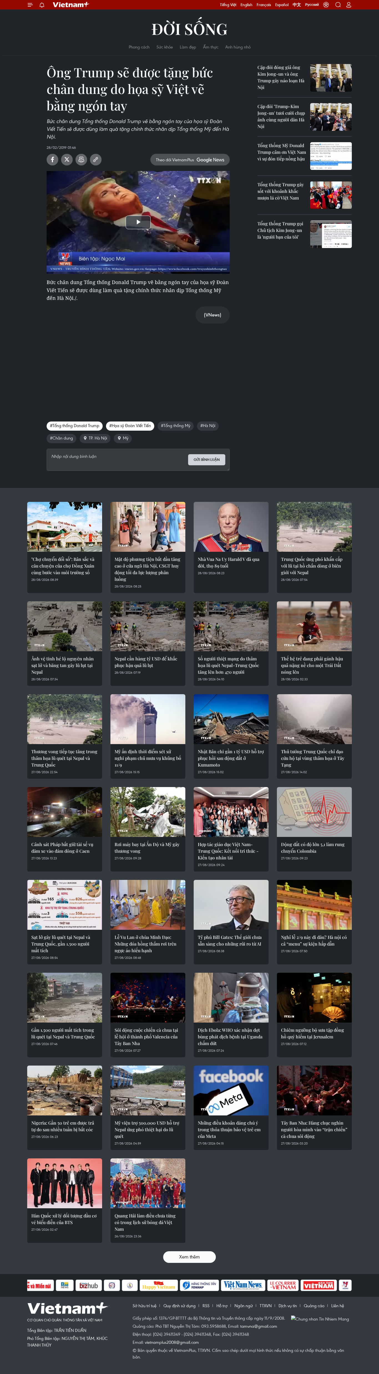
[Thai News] (130, 1285)
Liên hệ (337, 1305)
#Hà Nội (207, 425)
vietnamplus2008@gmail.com (172, 1342)
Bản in (81, 159)
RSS (206, 1305)
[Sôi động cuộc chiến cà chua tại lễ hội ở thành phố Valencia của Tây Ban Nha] (147, 998)
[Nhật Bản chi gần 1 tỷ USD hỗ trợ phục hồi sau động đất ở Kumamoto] (231, 719)
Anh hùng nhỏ (238, 47)
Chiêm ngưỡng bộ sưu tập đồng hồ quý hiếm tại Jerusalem (312, 1033)
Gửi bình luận (207, 459)
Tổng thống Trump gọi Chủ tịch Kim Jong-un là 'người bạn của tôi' (280, 230)
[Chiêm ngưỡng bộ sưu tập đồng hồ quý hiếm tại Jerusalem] (314, 998)
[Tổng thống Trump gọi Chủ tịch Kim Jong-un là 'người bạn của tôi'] (331, 234)
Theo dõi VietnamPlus (175, 159)
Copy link (96, 159)
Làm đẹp (188, 47)
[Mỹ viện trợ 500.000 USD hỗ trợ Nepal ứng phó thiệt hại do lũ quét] (147, 1090)
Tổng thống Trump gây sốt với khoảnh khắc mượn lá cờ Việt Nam (280, 191)
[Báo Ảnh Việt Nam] (318, 1285)
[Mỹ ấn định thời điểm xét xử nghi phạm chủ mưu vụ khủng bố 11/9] (147, 719)
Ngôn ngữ (243, 1305)
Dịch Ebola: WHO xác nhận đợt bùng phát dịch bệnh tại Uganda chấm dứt (230, 1036)
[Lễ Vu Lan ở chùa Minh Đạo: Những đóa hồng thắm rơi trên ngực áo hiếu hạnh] (147, 905)
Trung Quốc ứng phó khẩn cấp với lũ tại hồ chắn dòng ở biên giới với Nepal (311, 565)
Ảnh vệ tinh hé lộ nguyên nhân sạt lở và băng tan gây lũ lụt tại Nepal (62, 665)
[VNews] (345, 1285)
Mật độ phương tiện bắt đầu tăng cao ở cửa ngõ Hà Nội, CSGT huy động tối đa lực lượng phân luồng (147, 569)
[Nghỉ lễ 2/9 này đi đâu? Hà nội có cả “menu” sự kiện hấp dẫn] (314, 905)
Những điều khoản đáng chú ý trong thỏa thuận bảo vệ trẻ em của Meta (229, 1129)
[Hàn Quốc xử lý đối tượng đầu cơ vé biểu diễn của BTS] (64, 1183)
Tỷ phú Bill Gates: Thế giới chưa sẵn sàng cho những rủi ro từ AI (230, 940)
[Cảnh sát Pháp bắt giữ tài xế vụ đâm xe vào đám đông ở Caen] (64, 812)
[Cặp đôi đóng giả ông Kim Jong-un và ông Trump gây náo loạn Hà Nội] (331, 78)
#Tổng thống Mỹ (175, 425)
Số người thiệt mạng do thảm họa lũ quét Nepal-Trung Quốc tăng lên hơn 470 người (228, 665)
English (246, 4)
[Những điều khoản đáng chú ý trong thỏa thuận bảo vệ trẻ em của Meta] (231, 1090)
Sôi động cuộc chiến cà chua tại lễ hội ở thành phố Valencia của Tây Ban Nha (146, 1036)
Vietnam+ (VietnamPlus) (71, 5)
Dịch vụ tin (288, 1305)
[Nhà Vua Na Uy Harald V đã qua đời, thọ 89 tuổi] (231, 527)
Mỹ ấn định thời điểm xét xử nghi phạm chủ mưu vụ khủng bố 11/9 (148, 758)
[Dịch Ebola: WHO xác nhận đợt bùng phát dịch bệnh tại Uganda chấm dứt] (231, 998)
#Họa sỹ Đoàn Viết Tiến (130, 425)
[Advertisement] (138, 366)
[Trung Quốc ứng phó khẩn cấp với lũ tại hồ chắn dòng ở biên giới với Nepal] (314, 527)
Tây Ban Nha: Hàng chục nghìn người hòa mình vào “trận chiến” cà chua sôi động (314, 1129)
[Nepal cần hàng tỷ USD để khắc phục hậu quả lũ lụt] (147, 626)
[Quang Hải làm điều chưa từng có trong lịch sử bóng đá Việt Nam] (147, 1183)
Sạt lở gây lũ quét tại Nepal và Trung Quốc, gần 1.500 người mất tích (60, 943)
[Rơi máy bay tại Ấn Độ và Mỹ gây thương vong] (147, 812)
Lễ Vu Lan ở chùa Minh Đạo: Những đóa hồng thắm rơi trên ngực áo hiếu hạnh (145, 943)
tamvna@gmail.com (258, 1326)
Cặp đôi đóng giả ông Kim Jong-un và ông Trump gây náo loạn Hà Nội (280, 77)
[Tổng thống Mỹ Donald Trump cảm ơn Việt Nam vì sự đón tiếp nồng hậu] (331, 156)
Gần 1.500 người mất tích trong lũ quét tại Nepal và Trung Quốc (63, 1033)
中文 (297, 4)
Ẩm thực (210, 47)
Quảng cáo (314, 1305)
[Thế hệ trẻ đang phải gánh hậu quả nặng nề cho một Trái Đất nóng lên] (314, 626)
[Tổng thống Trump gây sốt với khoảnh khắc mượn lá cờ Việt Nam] (331, 195)
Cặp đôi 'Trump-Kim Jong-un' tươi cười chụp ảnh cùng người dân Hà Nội (281, 116)
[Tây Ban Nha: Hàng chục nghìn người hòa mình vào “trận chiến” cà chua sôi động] (314, 1090)
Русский (312, 5)
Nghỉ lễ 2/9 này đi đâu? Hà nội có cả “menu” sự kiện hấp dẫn (314, 940)
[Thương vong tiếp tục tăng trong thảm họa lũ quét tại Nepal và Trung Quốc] (64, 719)
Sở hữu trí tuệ (144, 1305)
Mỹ (125, 438)
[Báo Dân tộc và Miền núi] (34, 1285)
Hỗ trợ (222, 1305)
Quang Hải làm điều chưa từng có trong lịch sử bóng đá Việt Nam (145, 1222)
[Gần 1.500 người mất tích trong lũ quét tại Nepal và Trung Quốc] (64, 998)
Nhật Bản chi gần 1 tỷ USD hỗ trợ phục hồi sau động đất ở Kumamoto (231, 758)
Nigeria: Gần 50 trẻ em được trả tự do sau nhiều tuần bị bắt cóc (62, 1126)
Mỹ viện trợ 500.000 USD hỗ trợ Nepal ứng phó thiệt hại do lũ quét (147, 1129)
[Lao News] (112, 1285)
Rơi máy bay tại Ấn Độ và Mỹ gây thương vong (147, 847)
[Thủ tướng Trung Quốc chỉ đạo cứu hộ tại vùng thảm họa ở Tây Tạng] (314, 719)
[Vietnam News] (243, 1285)
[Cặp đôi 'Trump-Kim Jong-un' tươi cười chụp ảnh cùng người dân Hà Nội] (331, 117)
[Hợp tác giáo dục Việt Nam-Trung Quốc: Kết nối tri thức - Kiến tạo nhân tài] (231, 812)
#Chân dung (61, 438)
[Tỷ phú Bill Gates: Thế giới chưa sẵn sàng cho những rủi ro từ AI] (231, 905)
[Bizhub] (88, 1285)
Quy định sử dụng (179, 1305)
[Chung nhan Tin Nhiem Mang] (321, 1318)
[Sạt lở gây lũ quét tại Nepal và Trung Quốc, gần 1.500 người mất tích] (64, 905)
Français (264, 4)
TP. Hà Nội (98, 438)
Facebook (52, 159)
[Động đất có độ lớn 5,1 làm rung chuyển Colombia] (314, 812)
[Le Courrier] (283, 1285)
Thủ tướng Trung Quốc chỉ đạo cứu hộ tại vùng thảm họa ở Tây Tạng (312, 758)
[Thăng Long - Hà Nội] (326, 5)
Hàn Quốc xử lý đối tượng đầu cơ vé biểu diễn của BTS (64, 1219)
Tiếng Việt (228, 4)
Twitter (67, 159)
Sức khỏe (164, 47)
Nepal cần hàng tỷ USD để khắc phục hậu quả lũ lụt (146, 662)
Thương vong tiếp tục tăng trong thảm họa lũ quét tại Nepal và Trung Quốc (64, 758)
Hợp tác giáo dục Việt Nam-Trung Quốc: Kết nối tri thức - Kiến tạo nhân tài (228, 850)
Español (282, 4)
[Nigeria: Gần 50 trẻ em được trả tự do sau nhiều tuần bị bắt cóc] (64, 1090)
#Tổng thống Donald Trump (74, 425)
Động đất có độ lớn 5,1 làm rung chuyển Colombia (313, 847)
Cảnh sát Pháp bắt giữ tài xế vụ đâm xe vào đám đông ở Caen (62, 847)
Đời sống (189, 28)
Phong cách (139, 47)
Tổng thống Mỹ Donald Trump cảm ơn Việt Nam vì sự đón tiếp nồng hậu (281, 152)
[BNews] (65, 1285)
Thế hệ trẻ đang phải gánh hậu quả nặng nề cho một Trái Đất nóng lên (312, 665)
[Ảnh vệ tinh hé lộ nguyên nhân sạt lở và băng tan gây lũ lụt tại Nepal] (64, 626)
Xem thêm (189, 1256)
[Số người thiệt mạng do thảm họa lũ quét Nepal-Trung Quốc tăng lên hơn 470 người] (231, 626)
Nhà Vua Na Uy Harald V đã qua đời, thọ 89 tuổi (228, 562)
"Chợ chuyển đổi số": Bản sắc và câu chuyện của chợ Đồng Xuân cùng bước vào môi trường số (62, 565)
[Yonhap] (199, 1285)
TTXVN (266, 1305)
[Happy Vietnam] (159, 1285)
